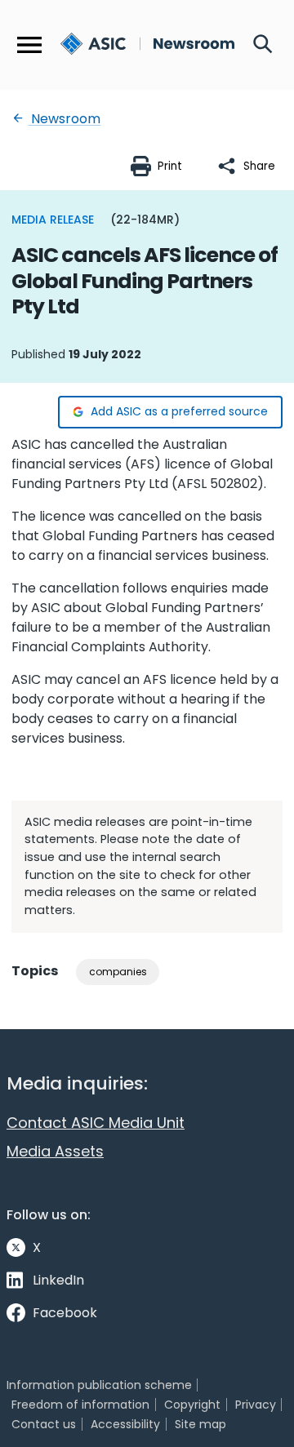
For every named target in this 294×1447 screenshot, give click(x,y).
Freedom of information (80, 1404)
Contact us (43, 1424)
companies (118, 972)
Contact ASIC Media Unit (96, 1122)
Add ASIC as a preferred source (179, 411)
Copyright (192, 1404)
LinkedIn (58, 1280)
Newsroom (64, 118)
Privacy (255, 1404)
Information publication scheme (99, 1385)
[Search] (262, 44)
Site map (200, 1424)
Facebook (65, 1312)
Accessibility (125, 1424)
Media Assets (55, 1151)
